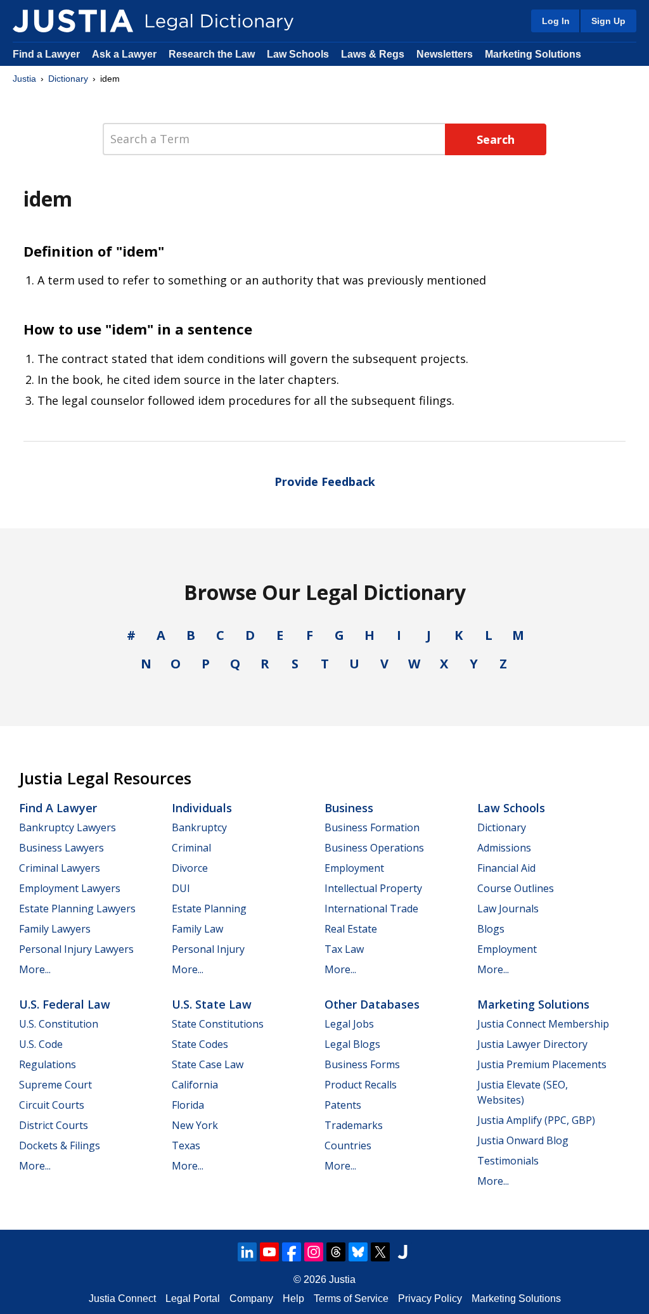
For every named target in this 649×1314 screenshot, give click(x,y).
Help (293, 1298)
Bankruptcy (199, 827)
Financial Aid (506, 868)
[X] (380, 1251)
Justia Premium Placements (542, 1064)
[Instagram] (313, 1251)
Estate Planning (209, 908)
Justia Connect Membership (543, 1024)
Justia (24, 78)
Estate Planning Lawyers (77, 908)
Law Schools (298, 54)
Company (251, 1298)
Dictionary (68, 78)
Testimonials (508, 1161)
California (195, 1085)
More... (35, 969)
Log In (556, 21)
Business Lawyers (61, 848)
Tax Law (344, 949)
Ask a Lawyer (125, 54)
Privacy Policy (430, 1298)
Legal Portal (192, 1298)
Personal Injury (208, 949)
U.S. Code (41, 1044)
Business (348, 807)
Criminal (191, 848)
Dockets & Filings (59, 1145)
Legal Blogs (352, 1044)
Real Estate (350, 929)
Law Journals (508, 908)
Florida (188, 1105)
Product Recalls (360, 1085)
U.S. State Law (212, 1004)
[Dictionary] (73, 21)
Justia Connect (122, 1298)
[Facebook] (291, 1251)
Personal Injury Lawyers (76, 949)
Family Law (197, 929)
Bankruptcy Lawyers (67, 827)
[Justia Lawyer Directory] (402, 1251)
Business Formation (372, 827)
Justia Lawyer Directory (532, 1044)
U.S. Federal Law (64, 1004)
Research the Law (212, 54)
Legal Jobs (349, 1024)
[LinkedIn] (247, 1251)
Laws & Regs (372, 54)
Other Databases (372, 1004)
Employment (354, 868)
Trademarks (353, 1125)
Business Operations (374, 848)
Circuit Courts (51, 1105)
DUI (181, 888)
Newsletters (444, 54)
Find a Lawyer (46, 54)
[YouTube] (269, 1251)
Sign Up (608, 21)
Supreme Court (55, 1085)
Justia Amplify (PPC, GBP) (536, 1120)
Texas (186, 1145)
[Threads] (335, 1251)
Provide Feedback (324, 481)
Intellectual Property (373, 888)
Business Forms (362, 1064)
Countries (347, 1145)
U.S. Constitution (58, 1024)
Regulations (47, 1064)
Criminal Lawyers (59, 868)
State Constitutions (218, 1024)
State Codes (200, 1044)
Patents (342, 1105)
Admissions (504, 848)
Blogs (490, 929)
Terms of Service (351, 1298)
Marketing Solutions (533, 54)
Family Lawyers (55, 929)
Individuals (202, 807)
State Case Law (207, 1064)
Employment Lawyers (69, 888)
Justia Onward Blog (523, 1140)
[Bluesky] (358, 1251)
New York (195, 1125)
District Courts (53, 1125)
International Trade (371, 908)
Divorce (190, 868)
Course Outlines (515, 888)
